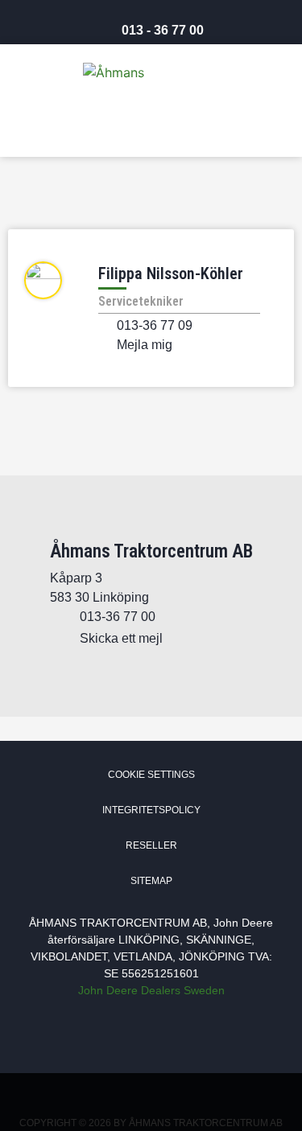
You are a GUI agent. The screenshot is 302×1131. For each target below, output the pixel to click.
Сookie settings (151, 774)
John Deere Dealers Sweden (151, 990)
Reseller (151, 845)
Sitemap (151, 880)
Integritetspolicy (151, 810)
